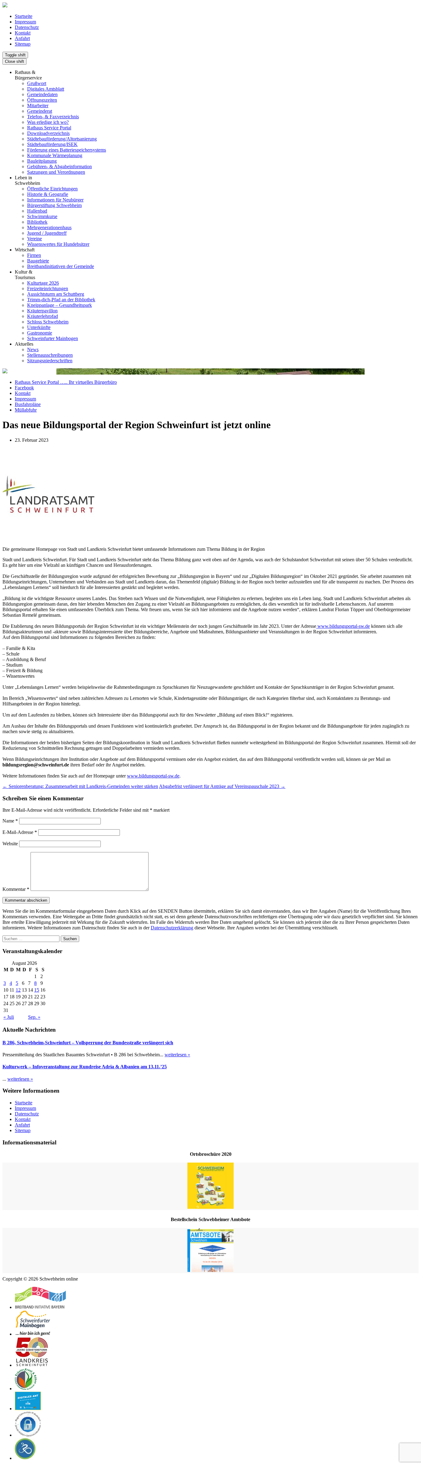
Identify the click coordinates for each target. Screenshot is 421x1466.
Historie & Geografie (47, 194)
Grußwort (36, 83)
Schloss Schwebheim (47, 321)
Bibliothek (37, 222)
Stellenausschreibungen (50, 355)
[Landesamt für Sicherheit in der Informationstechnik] (28, 1435)
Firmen (34, 255)
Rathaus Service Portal (49, 127)
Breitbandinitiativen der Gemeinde (60, 266)
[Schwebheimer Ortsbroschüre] (210, 1186)
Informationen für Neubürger (55, 199)
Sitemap (23, 44)
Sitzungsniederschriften (49, 360)
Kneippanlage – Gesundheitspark (59, 305)
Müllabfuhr (26, 409)
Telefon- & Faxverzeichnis (53, 116)
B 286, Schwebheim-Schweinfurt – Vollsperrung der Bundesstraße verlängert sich (87, 1042)
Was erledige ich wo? (48, 122)
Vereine (34, 238)
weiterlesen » (177, 1054)
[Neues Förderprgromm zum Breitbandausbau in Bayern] (40, 1307)
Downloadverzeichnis (48, 133)
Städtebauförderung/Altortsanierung (62, 138)
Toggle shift (15, 55)
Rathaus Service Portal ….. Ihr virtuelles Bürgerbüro (66, 382)
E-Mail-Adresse (19, 832)
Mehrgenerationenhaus (49, 227)
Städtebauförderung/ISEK (52, 144)
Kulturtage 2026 (43, 283)
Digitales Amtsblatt (45, 88)
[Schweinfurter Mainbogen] (33, 1334)
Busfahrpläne (28, 404)
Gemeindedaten (42, 94)
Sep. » (34, 1017)
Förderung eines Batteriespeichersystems (66, 149)
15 (36, 990)
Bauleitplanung (42, 161)
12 (18, 990)
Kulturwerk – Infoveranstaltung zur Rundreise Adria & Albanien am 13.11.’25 (84, 1066)
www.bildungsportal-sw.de (343, 626)
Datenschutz (27, 27)
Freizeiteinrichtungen (47, 288)
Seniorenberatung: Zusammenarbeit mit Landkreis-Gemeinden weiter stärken (80, 786)
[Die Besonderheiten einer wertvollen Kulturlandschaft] (26, 1388)
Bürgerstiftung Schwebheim (54, 205)
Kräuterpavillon (42, 310)
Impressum (25, 21)
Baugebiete (38, 260)
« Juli (8, 1017)
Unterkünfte (39, 327)
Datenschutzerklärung (172, 927)
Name (10, 820)
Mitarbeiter (37, 105)
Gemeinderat (39, 111)
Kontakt (23, 32)
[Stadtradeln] (25, 1458)
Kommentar (15, 889)
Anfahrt (22, 38)
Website (10, 843)
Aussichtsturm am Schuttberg (55, 294)
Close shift (14, 61)
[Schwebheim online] (4, 5)
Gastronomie (39, 332)
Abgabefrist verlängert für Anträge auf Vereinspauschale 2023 (222, 786)
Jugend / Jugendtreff (47, 233)
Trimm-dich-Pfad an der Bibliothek (61, 299)
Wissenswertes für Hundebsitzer (58, 244)
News (33, 349)
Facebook (24, 387)
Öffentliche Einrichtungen (52, 188)
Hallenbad (37, 210)
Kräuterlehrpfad (42, 316)
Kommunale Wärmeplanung (54, 155)
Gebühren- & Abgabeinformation (59, 166)
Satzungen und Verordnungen (56, 172)
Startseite (23, 16)
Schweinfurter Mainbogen (52, 338)
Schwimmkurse (42, 216)
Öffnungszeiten (42, 100)
